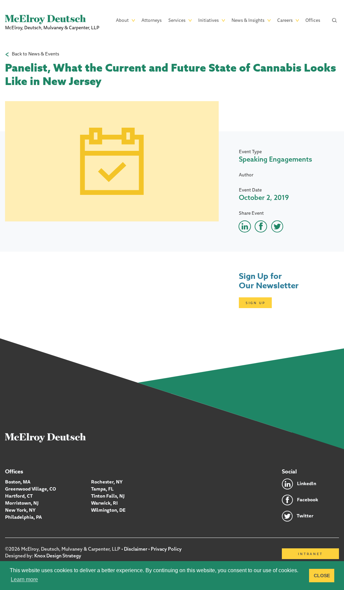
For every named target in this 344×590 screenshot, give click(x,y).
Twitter (305, 515)
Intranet (310, 553)
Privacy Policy (166, 549)
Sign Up (255, 302)
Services (176, 20)
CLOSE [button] (322, 575)
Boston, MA (18, 482)
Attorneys (151, 20)
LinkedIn (306, 483)
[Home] (45, 437)
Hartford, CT (19, 496)
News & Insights (247, 20)
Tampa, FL (102, 489)
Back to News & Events (35, 53)
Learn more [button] (24, 579)
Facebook (307, 499)
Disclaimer (135, 549)
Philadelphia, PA (23, 517)
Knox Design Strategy (57, 556)
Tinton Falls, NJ (108, 496)
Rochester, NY (107, 482)
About (122, 20)
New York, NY (20, 510)
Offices (312, 20)
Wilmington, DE (108, 510)
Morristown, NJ (22, 503)
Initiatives (208, 20)
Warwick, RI (104, 503)
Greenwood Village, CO (30, 489)
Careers (285, 20)
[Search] (334, 20)
